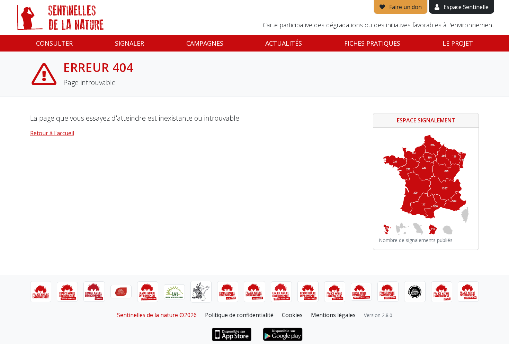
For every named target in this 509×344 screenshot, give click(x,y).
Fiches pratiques (372, 43)
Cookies (292, 315)
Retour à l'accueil (52, 133)
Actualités (283, 43)
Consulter (54, 43)
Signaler (129, 43)
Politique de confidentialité (239, 315)
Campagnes (204, 43)
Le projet (458, 43)
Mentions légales (333, 315)
